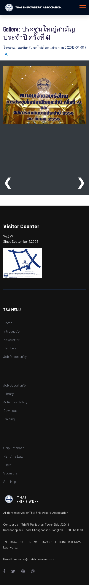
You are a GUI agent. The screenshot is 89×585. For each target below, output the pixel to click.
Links (7, 465)
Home (7, 323)
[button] (82, 6)
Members (10, 348)
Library (8, 394)
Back (12, 54)
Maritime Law (13, 456)
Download (10, 410)
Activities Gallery (15, 402)
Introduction (12, 331)
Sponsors (10, 473)
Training (9, 419)
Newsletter (11, 340)
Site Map (9, 481)
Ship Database (13, 448)
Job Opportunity (15, 356)
